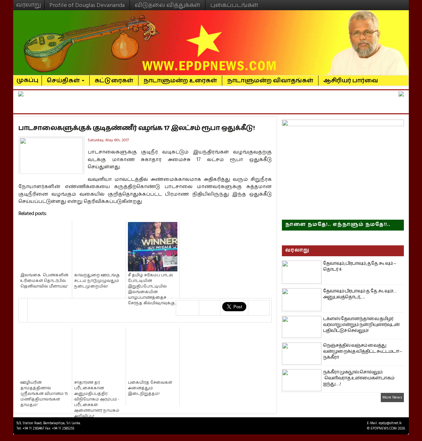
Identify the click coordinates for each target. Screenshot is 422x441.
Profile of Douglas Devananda (87, 5)
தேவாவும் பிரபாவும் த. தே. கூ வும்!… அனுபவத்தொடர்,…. (359, 294)
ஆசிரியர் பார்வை (350, 80)
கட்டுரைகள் (114, 80)
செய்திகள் (64, 80)
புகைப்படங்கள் (234, 5)
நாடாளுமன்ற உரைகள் (180, 80)
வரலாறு (28, 2)
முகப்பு (27, 77)
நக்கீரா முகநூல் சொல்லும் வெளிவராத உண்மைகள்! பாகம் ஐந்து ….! (358, 378)
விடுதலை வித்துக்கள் (167, 5)
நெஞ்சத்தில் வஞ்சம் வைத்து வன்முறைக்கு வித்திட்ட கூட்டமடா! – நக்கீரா (362, 351)
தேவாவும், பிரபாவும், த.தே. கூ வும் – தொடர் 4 (359, 266)
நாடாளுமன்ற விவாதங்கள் (270, 80)
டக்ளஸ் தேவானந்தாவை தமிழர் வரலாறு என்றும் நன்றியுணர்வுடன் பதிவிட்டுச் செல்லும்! (361, 325)
